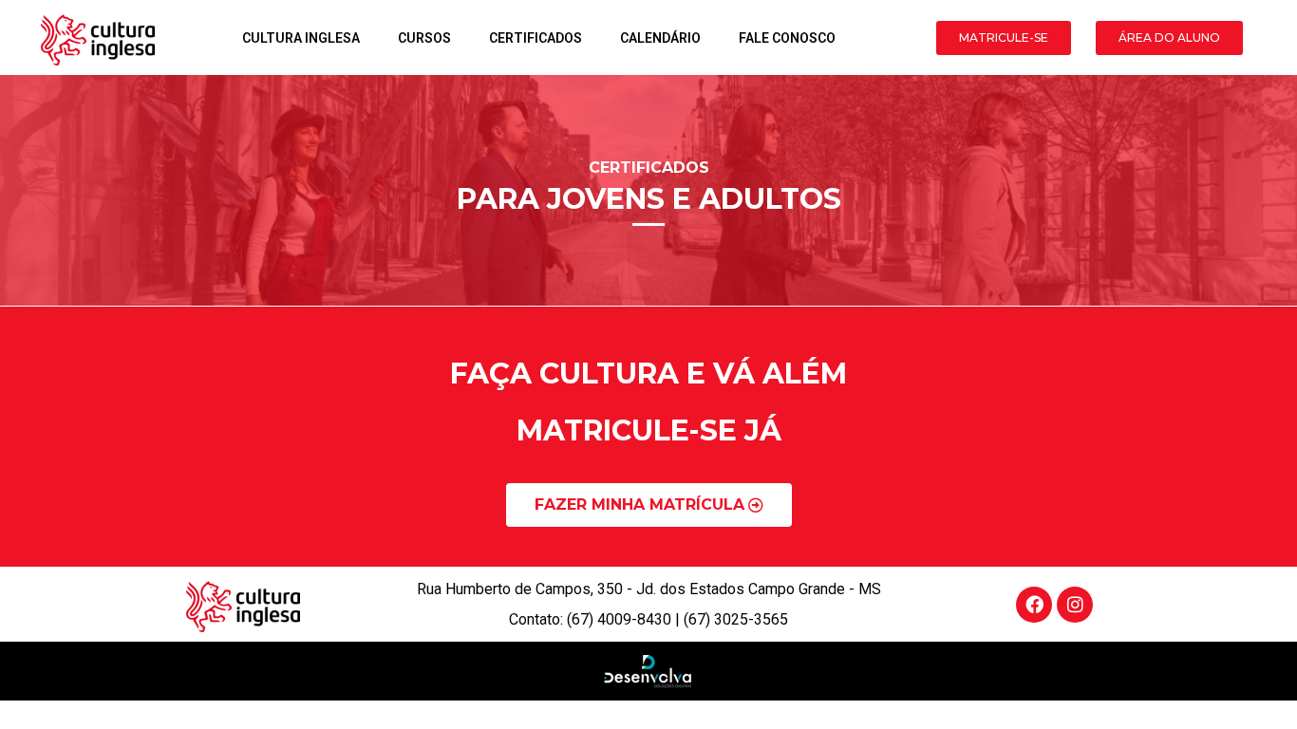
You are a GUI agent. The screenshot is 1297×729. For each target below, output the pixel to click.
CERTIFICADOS (535, 38)
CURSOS (424, 38)
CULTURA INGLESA (301, 38)
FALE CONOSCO (787, 38)
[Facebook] (1034, 605)
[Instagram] (1075, 605)
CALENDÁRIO (660, 38)
